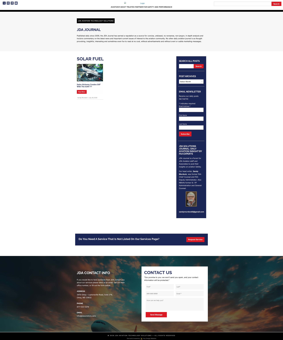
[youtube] (16, 3)
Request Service (195, 239)
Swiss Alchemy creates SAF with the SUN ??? (88, 86)
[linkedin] (12, 3)
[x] (4, 3)
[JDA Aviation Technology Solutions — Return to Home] (141, 3)
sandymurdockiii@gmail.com (191, 212)
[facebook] (8, 3)
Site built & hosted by (141, 338)
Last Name (183, 124)
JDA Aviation (184, 161)
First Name (183, 115)
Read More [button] (81, 92)
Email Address (184, 106)
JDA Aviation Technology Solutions (133, 335)
